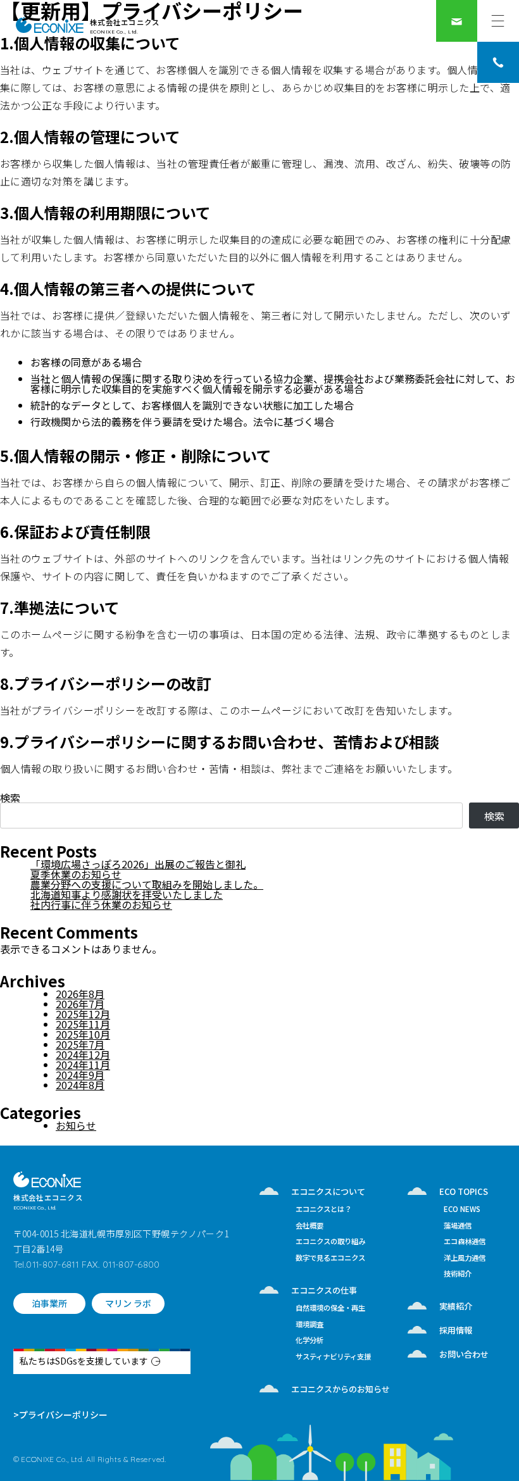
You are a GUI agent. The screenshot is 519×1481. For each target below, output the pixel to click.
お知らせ (76, 1125)
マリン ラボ (128, 1303)
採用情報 (455, 1330)
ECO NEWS (462, 1210)
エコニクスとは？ (323, 1210)
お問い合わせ (464, 1354)
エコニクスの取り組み (330, 1242)
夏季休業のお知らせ (76, 874)
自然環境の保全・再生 (330, 1308)
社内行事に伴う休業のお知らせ (101, 904)
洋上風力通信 (464, 1258)
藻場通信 (458, 1226)
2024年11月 (83, 1064)
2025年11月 (83, 1024)
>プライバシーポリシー (60, 1414)
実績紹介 (455, 1306)
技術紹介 (458, 1274)
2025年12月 (83, 1014)
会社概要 (309, 1226)
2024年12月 (83, 1054)
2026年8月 (80, 993)
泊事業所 (49, 1303)
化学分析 (309, 1341)
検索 (10, 797)
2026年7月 (80, 1003)
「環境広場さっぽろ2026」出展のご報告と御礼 (138, 864)
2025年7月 (80, 1044)
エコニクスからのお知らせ (340, 1389)
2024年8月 (80, 1084)
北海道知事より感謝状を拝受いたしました (126, 894)
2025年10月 (83, 1034)
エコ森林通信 (464, 1242)
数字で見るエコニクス (330, 1258)
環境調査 (309, 1325)
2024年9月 (80, 1074)
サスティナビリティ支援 (333, 1357)
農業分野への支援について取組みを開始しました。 (146, 884)
